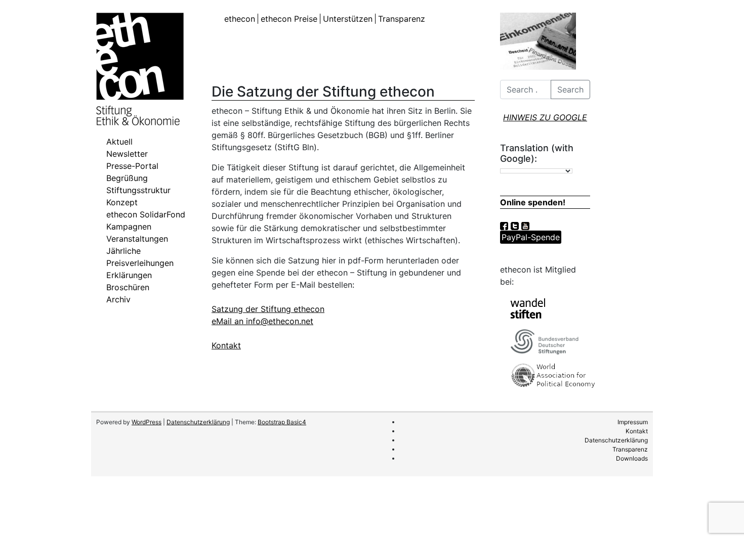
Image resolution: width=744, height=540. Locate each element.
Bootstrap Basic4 (282, 422)
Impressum (632, 422)
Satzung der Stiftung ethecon (268, 309)
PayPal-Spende (531, 237)
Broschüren (127, 287)
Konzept (122, 202)
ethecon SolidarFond (145, 214)
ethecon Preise (289, 19)
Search (570, 89)
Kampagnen (128, 226)
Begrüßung (127, 178)
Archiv (118, 299)
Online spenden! (532, 202)
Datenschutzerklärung (198, 422)
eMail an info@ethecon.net (262, 321)
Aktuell (119, 142)
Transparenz (401, 19)
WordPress (146, 422)
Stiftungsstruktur (138, 190)
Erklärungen (129, 275)
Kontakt (226, 345)
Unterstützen (348, 19)
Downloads (632, 458)
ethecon (239, 19)
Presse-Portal (132, 166)
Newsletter (127, 154)
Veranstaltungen (137, 239)
